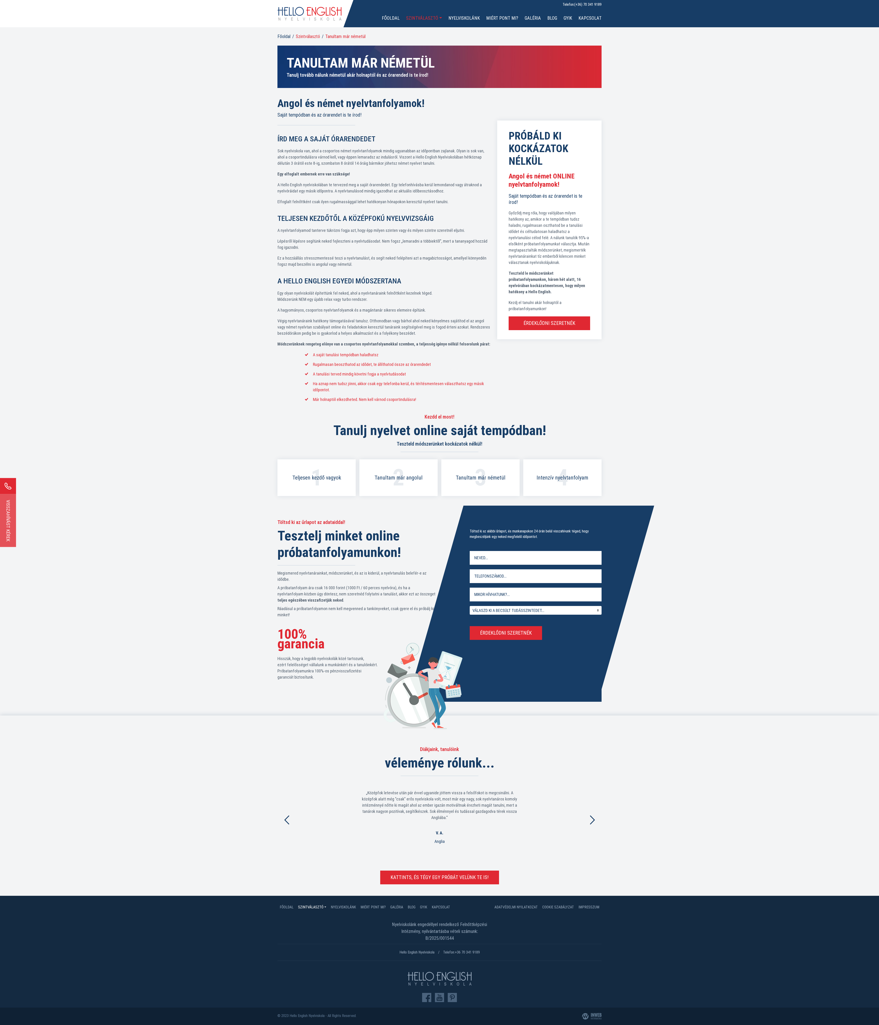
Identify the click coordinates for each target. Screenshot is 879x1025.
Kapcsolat (590, 18)
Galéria (533, 18)
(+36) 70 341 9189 (588, 4)
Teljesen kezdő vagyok (316, 477)
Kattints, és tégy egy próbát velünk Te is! (440, 877)
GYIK (568, 18)
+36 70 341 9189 (467, 952)
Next (592, 820)
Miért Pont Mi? (502, 18)
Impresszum (588, 907)
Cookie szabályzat (558, 907)
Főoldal (391, 18)
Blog (552, 18)
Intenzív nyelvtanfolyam (562, 477)
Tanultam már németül (480, 477)
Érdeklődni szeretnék (549, 323)
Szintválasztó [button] (422, 18)
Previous (286, 820)
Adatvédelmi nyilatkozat (516, 907)
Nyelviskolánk (464, 18)
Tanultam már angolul (398, 477)
